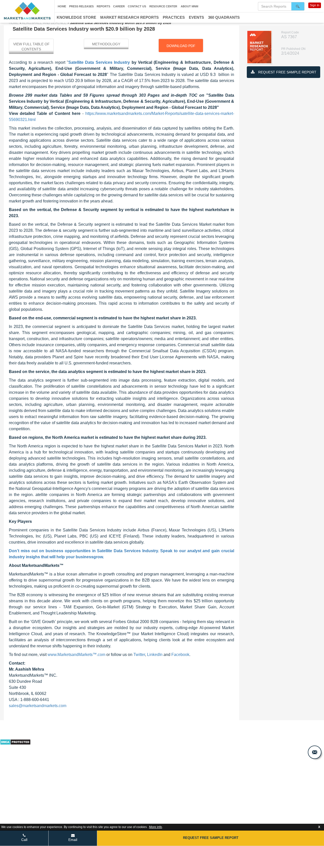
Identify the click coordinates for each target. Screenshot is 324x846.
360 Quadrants (224, 17)
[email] (314, 752)
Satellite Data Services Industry (99, 62)
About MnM (189, 6)
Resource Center (163, 6)
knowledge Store (76, 17)
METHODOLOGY (106, 44)
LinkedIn (155, 654)
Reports (103, 6)
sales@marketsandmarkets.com (37, 706)
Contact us (137, 6)
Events (196, 17)
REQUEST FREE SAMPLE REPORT (286, 72)
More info (155, 827)
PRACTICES (174, 17)
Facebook (180, 654)
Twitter (139, 654)
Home (62, 6)
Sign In (314, 5)
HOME (14, 23)
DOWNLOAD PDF (181, 46)
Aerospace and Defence (44, 23)
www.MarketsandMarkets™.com (76, 654)
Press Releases (81, 6)
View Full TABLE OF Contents (31, 46)
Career (119, 6)
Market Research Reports (129, 17)
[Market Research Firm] (27, 10)
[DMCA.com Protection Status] (15, 741)
